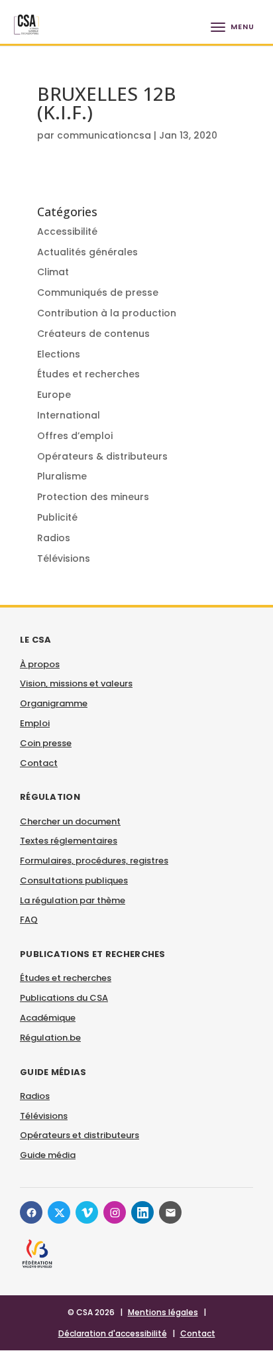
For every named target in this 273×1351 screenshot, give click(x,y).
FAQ (29, 919)
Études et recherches (88, 374)
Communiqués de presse (97, 292)
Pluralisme (62, 476)
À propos (40, 664)
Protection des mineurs (93, 496)
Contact (39, 763)
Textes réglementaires (68, 840)
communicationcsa (104, 135)
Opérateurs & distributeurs (102, 456)
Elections (58, 354)
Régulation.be (50, 1037)
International (68, 415)
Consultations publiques (74, 880)
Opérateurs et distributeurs (79, 1135)
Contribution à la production (106, 313)
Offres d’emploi (75, 435)
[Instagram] (114, 1212)
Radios (53, 538)
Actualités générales (87, 252)
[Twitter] (59, 1212)
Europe (54, 394)
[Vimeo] (87, 1212)
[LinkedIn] (142, 1212)
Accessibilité (67, 231)
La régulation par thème (72, 900)
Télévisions (63, 558)
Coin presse (46, 743)
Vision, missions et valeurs (76, 683)
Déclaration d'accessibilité (112, 1333)
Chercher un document (70, 821)
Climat (53, 272)
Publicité (57, 517)
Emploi (35, 723)
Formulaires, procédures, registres (94, 860)
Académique (48, 1017)
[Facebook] (31, 1212)
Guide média (48, 1155)
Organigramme (53, 703)
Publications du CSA (64, 998)
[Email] (170, 1212)
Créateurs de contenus (93, 333)
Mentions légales (163, 1312)
